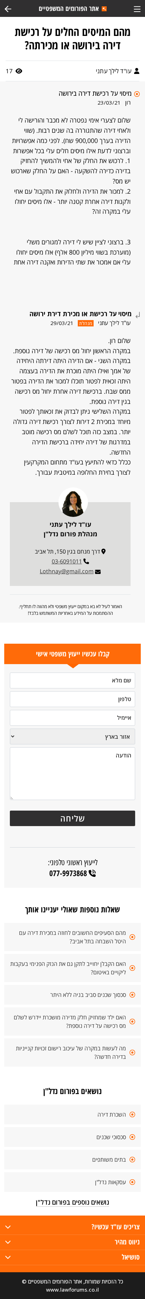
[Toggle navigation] (137, 8)
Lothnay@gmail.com (67, 571)
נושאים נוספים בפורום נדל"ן (72, 1202)
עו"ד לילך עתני (114, 71)
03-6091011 (67, 561)
